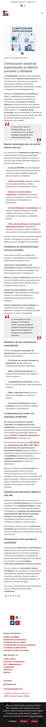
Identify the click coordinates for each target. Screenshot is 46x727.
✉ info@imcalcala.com (13, 689)
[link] (6, 13)
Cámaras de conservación (19, 192)
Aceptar (34, 721)
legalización (33, 435)
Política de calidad (11, 637)
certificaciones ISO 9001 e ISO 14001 (22, 445)
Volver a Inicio (10, 659)
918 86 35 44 (31, 2)
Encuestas (8, 670)
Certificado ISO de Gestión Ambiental (19, 645)
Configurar (13, 721)
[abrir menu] (42, 13)
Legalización (9, 667)
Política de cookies (35, 716)
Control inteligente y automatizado (23, 208)
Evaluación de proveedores (15, 640)
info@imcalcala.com (17, 2)
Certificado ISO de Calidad (15, 642)
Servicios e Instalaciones (14, 662)
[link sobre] (23, 621)
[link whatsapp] (24, 5)
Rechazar (24, 721)
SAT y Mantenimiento (13, 664)
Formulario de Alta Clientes (15, 648)
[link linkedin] (21, 5)
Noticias (7, 672)
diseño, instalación (19, 435)
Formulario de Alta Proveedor (16, 650)
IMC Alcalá (34, 442)
